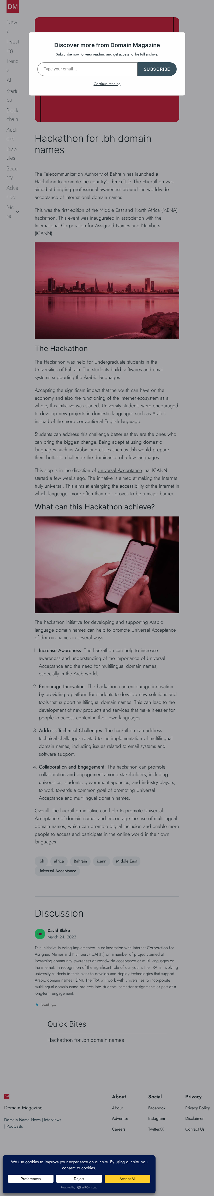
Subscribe (157, 69)
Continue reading (107, 83)
